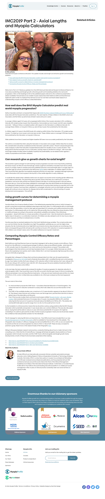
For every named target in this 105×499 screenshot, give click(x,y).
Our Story (8, 455)
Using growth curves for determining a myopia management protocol (31, 82)
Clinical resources (28, 462)
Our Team (8, 459)
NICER (41, 169)
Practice (85, 6)
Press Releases (9, 462)
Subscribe (72, 458)
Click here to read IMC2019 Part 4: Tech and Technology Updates (28, 345)
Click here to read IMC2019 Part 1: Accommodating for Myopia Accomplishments (33, 341)
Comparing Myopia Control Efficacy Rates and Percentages (28, 84)
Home (7, 452)
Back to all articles (12, 378)
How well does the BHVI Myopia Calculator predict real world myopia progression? (35, 78)
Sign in (93, 6)
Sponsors (8, 465)
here (49, 326)
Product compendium (29, 459)
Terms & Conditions (24, 486)
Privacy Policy (35, 486)
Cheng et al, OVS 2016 (20, 259)
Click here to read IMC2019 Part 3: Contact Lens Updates (26, 343)
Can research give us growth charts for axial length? (26, 80)
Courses (63, 6)
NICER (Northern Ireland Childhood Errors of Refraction (56, 113)
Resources (70, 6)
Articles (25, 452)
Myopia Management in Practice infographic (19, 320)
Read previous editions (52, 462)
